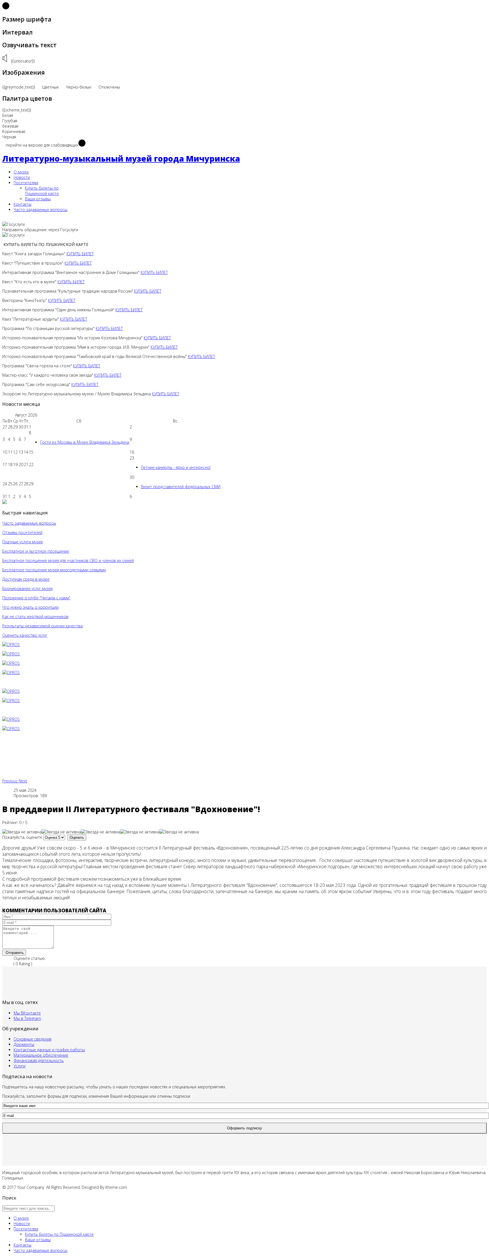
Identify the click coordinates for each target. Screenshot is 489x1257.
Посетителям (26, 182)
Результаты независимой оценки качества (42, 625)
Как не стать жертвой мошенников (35, 616)
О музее (21, 172)
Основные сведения (33, 1039)
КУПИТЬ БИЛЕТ (80, 253)
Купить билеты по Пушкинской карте (42, 190)
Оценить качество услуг (24, 635)
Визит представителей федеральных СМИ (180, 486)
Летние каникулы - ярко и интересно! (176, 467)
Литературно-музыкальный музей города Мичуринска (121, 158)
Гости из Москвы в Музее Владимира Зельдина (84, 442)
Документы (24, 1044)
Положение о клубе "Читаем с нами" (36, 597)
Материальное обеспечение (41, 1055)
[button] (10, 781)
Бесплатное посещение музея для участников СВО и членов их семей (68, 560)
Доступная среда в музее (26, 579)
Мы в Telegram (27, 1018)
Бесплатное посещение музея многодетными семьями (54, 569)
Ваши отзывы (38, 198)
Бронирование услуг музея (27, 588)
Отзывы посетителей (22, 532)
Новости (22, 177)
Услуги (19, 1066)
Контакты (22, 204)
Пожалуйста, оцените (22, 837)
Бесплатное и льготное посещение (35, 551)
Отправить (14, 953)
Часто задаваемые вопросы (40, 209)
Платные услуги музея (22, 541)
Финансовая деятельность (39, 1060)
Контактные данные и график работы (49, 1049)
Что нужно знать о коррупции (30, 607)
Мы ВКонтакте (27, 1013)
